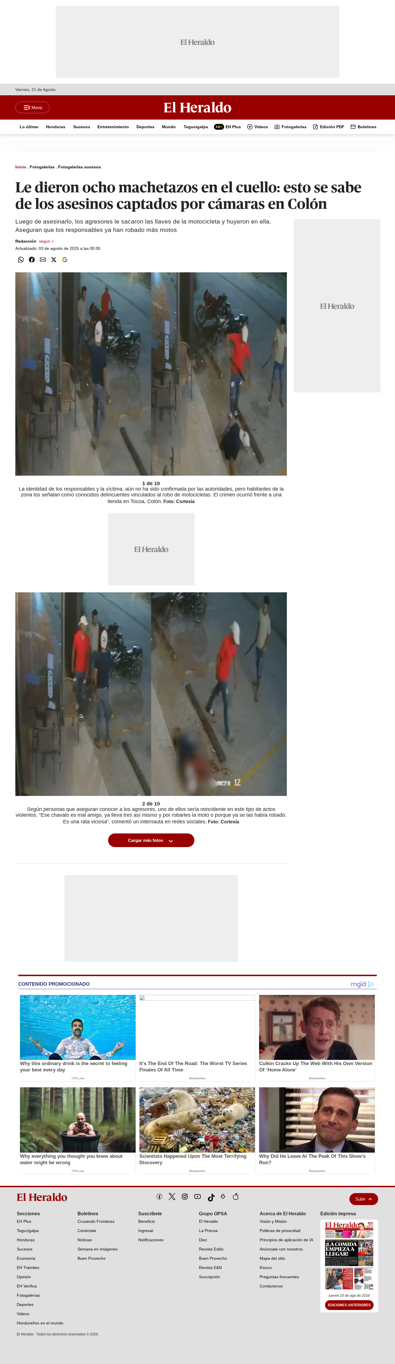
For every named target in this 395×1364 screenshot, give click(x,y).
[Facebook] (159, 1196)
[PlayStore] (222, 1196)
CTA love (78, 1078)
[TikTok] (210, 1196)
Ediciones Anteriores (349, 1305)
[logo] (44, 1197)
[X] (172, 1196)
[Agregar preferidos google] (65, 260)
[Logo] (197, 107)
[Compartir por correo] (43, 260)
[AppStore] (235, 1196)
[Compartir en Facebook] (32, 260)
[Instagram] (184, 1196)
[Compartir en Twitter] (54, 260)
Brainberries (197, 1078)
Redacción (34, 241)
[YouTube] (197, 1196)
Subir (360, 1198)
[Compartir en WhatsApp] (21, 260)
